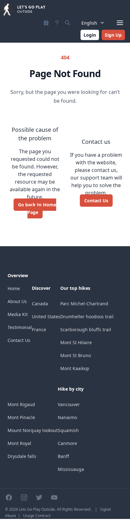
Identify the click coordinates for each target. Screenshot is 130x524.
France (39, 329)
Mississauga (71, 469)
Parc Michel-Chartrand (84, 304)
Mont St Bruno (75, 355)
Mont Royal (19, 443)
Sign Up (113, 35)
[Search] (67, 23)
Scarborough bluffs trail (85, 329)
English (89, 23)
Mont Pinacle (21, 417)
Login (90, 35)
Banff (63, 456)
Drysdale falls (22, 456)
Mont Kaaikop (74, 368)
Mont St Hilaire (76, 342)
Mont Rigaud (21, 404)
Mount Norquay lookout (33, 430)
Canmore (67, 443)
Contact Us (96, 201)
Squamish (68, 430)
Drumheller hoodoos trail (87, 317)
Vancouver (69, 404)
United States (46, 317)
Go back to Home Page (37, 208)
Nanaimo (67, 417)
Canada (40, 304)
